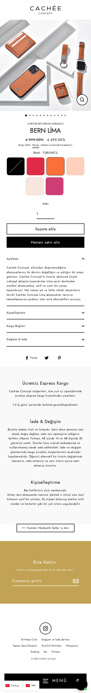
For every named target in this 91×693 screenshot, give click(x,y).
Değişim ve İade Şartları (56, 639)
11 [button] (62, 116)
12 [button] (65, 116)
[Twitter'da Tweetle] (49, 358)
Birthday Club (29, 639)
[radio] (16, 166)
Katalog (35, 651)
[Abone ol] (75, 581)
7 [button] (48, 116)
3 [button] (34, 116)
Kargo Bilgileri (16, 326)
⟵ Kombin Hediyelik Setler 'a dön (45, 528)
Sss (45, 651)
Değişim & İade (17, 339)
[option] (45, 65)
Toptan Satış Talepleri (25, 645)
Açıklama (12, 259)
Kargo (35, 145)
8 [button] (51, 116)
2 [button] (30, 116)
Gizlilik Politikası (52, 645)
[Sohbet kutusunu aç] (81, 684)
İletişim (56, 651)
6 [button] (44, 116)
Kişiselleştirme (16, 313)
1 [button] (26, 116)
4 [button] (37, 116)
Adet (45, 204)
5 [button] (41, 116)
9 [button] (55, 116)
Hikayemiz (72, 645)
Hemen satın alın (45, 242)
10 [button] (58, 116)
